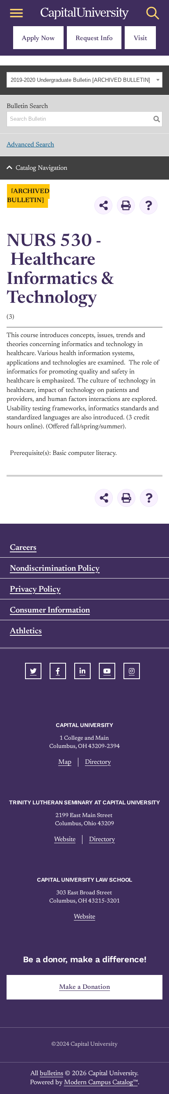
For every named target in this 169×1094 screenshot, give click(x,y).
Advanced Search (30, 145)
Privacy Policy (35, 589)
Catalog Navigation (41, 168)
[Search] (156, 119)
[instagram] (131, 671)
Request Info (94, 38)
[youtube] (107, 671)
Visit (140, 38)
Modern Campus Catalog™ (101, 1082)
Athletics (26, 631)
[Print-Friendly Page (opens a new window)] (126, 205)
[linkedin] (82, 671)
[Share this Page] (103, 205)
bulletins (51, 1073)
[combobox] (84, 80)
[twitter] (33, 671)
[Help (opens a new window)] (148, 205)
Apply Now (38, 38)
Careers (23, 548)
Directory (98, 762)
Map (64, 762)
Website (64, 839)
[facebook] (58, 671)
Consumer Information (50, 610)
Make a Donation (84, 987)
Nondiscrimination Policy (55, 569)
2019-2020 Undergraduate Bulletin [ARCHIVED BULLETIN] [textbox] (80, 80)
